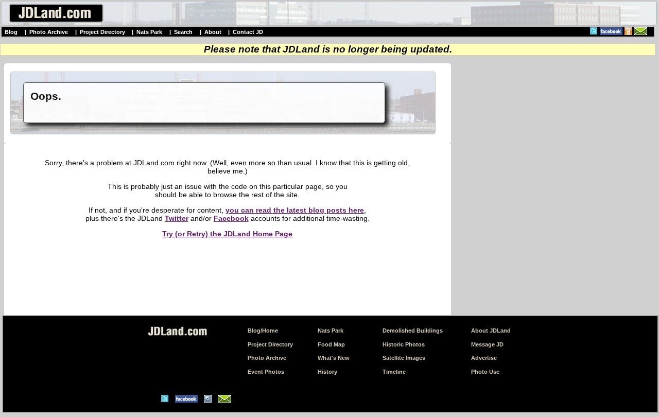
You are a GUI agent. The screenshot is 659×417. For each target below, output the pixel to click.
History (327, 372)
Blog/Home (263, 330)
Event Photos (266, 372)
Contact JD (248, 32)
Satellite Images (404, 358)
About (212, 32)
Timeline (394, 372)
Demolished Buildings (413, 330)
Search (183, 32)
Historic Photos (404, 344)
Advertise (484, 358)
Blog (11, 32)
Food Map (331, 344)
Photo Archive (48, 32)
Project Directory (102, 32)
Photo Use (485, 372)
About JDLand (491, 330)
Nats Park (149, 32)
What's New (334, 358)
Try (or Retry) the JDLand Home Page (227, 234)
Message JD (487, 344)
